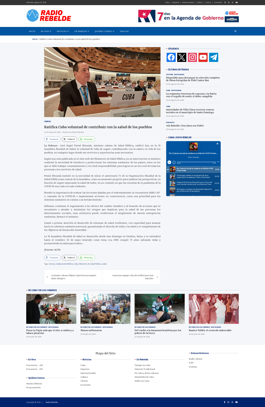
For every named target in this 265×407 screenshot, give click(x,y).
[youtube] (203, 57)
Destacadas (179, 74)
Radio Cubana (195, 359)
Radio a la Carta (142, 381)
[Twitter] (232, 2)
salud (104, 264)
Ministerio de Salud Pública (90, 264)
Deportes (175, 2)
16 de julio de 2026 (88, 334)
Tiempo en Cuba (142, 365)
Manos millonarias (91, 330)
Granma (193, 367)
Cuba (167, 2)
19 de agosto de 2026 (175, 84)
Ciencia (208, 2)
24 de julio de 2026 (33, 336)
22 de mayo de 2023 (52, 132)
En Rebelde (81, 31)
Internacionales (188, 2)
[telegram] (213, 57)
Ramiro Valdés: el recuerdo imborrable (210, 330)
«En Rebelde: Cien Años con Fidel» (185, 125)
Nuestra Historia (34, 383)
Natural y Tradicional (145, 369)
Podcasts (170, 122)
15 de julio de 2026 (142, 336)
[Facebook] (225, 2)
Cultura (199, 2)
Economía (218, 2)
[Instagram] (228, 2)
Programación (33, 387)
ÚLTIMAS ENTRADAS (178, 69)
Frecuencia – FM (34, 369)
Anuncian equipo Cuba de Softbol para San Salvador (132, 277)
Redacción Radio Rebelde (73, 132)
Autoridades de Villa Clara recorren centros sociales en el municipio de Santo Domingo (190, 111)
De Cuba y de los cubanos (36, 327)
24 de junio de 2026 (197, 334)
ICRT (191, 363)
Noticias (62, 31)
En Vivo (45, 31)
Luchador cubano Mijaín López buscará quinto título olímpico (73, 277)
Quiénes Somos (103, 31)
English (124, 31)
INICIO (32, 31)
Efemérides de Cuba (144, 377)
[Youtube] (236, 2)
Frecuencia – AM (34, 365)
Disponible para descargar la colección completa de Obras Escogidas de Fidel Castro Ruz (193, 79)
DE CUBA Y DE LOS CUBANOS (42, 290)
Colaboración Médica (64, 264)
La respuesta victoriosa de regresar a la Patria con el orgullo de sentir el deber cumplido (191, 95)
